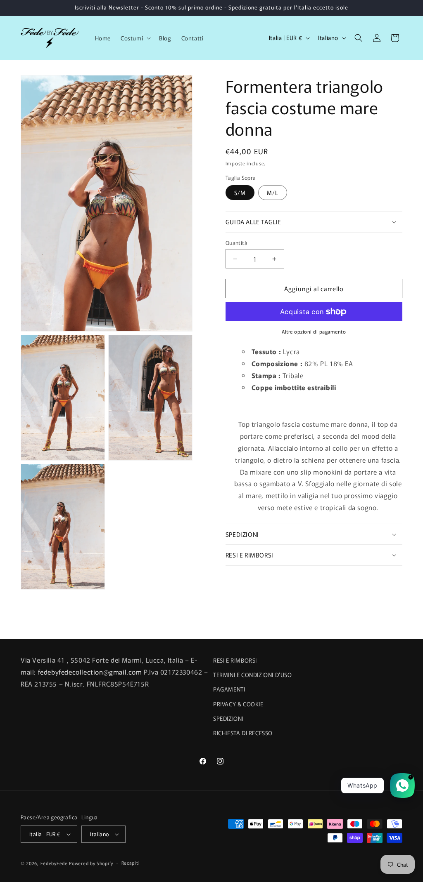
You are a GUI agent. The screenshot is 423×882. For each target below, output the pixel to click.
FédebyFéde (54, 863)
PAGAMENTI (229, 689)
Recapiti (130, 862)
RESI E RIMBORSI (235, 660)
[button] (135, 38)
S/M (240, 192)
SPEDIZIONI (228, 718)
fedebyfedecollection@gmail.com (91, 672)
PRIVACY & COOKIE (238, 704)
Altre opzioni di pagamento (314, 331)
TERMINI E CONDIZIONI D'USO (252, 674)
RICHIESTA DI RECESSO (243, 733)
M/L (272, 192)
